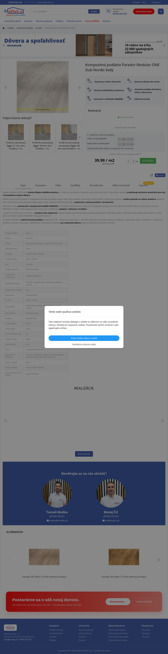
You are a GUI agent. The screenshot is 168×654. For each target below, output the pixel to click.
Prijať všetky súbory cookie (84, 338)
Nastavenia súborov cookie (84, 344)
